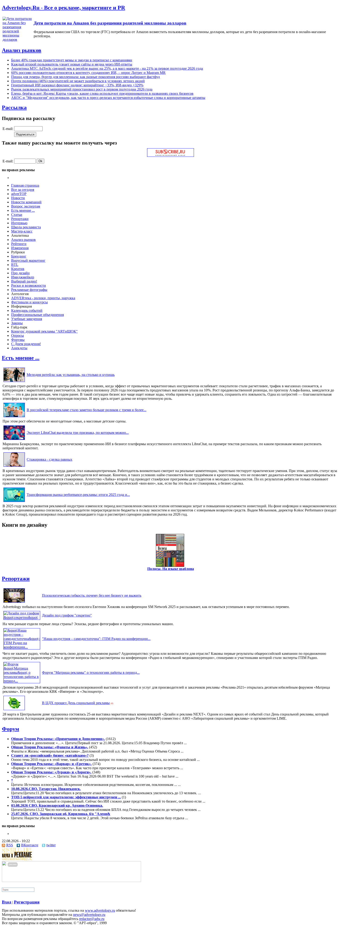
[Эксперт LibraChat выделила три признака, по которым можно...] (14, 440)
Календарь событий (26, 310)
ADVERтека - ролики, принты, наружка (43, 298)
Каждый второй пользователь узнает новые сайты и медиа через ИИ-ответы (71, 64)
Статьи (16, 215)
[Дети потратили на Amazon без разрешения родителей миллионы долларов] (18, 39)
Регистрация (26, 902)
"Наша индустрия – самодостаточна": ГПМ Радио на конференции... (96, 639)
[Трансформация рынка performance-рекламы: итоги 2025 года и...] (14, 502)
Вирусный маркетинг (28, 260)
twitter (51, 845)
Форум (10, 729)
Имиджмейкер (22, 277)
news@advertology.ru (89, 915)
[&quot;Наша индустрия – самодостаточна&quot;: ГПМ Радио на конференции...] (22, 647)
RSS (9, 845)
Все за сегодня (22, 190)
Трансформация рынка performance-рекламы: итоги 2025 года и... (78, 495)
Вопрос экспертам (25, 206)
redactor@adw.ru (91, 919)
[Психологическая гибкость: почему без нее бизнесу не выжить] (14, 603)
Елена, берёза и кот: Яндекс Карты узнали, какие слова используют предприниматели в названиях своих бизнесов (102, 93)
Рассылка (14, 107)
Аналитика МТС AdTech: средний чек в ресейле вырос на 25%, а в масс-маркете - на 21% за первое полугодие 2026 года (107, 68)
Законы (17, 323)
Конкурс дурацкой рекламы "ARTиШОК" (44, 331)
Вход (6, 902)
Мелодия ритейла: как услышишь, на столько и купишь (71, 375)
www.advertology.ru (100, 910)
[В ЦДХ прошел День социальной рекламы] (14, 710)
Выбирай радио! (24, 281)
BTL (14, 265)
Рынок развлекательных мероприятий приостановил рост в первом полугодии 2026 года (81, 89)
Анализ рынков (21, 50)
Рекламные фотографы (29, 290)
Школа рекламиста (26, 227)
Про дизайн (20, 273)
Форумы (18, 340)
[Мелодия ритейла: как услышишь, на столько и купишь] (14, 382)
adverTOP (18, 194)
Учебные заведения (26, 319)
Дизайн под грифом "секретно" (67, 615)
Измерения (20, 248)
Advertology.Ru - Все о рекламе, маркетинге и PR (63, 8)
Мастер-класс (21, 231)
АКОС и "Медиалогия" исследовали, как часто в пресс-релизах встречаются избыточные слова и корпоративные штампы (108, 98)
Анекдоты (19, 348)
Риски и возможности (28, 285)
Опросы (17, 335)
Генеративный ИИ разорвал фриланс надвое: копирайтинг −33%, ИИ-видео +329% (77, 85)
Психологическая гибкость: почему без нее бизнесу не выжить (91, 595)
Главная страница (25, 185)
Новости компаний (26, 202)
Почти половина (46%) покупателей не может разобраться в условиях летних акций (78, 81)
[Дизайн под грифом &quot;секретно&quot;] (22, 617)
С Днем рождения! (26, 344)
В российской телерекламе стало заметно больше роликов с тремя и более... (86, 410)
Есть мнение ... (23, 210)
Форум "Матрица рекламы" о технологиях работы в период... (91, 672)
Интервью (19, 223)
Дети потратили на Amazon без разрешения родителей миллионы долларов (110, 23)
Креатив (17, 269)
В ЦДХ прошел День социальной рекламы (76, 703)
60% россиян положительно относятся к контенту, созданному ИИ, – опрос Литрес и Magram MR (88, 73)
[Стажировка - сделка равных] (14, 467)
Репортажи (20, 219)
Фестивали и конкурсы (29, 302)
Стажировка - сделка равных (49, 459)
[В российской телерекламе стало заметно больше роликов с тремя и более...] (14, 417)
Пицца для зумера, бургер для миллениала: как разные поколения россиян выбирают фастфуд (85, 77)
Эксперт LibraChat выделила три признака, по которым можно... (78, 433)
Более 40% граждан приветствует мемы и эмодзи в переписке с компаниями (71, 60)
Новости (18, 198)
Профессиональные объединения (37, 315)
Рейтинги (18, 244)
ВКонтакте (29, 845)
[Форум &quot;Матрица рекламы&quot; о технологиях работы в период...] (22, 681)
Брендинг (18, 256)
